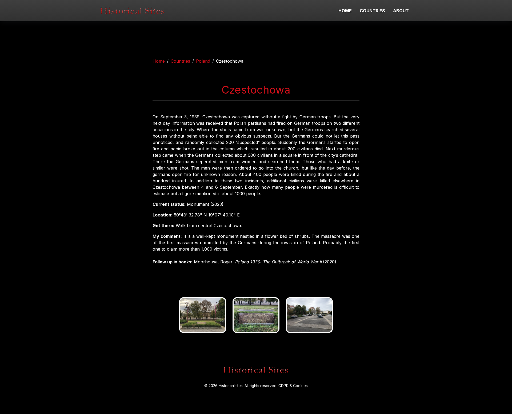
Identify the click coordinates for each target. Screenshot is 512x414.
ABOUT (401, 10)
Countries (180, 61)
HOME (345, 10)
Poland (203, 61)
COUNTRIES (372, 10)
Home (159, 61)
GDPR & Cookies (293, 385)
